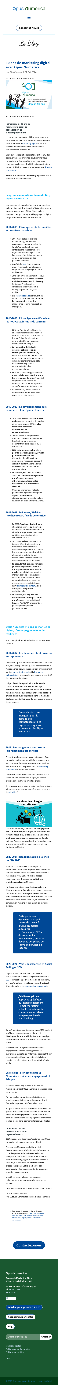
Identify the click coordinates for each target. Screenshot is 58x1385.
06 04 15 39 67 (15, 1289)
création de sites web (20, 672)
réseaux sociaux (23, 295)
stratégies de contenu (26, 585)
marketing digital (29, 143)
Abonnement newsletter (20, 1316)
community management (36, 986)
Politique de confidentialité (18, 1349)
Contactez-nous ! (29, 27)
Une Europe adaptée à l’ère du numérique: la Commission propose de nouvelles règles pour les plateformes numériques (28, 1216)
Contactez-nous (29, 1245)
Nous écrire (11, 1292)
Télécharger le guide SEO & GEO (24, 1307)
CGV (8, 1355)
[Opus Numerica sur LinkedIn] (11, 1298)
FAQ (8, 1358)
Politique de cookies (14, 1352)
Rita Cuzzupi (16, 72)
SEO (24, 264)
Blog (10, 1326)
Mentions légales (13, 1345)
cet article (12, 792)
